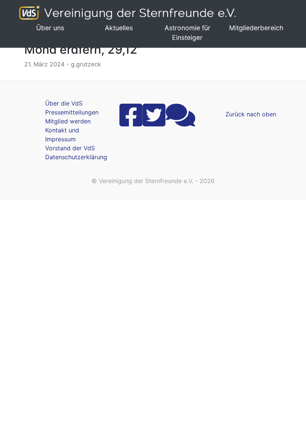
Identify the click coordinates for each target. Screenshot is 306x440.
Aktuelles (119, 28)
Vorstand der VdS (70, 148)
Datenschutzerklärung (76, 157)
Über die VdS (63, 103)
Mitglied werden (68, 121)
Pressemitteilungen (72, 112)
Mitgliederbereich (256, 28)
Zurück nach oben (250, 114)
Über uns (50, 28)
